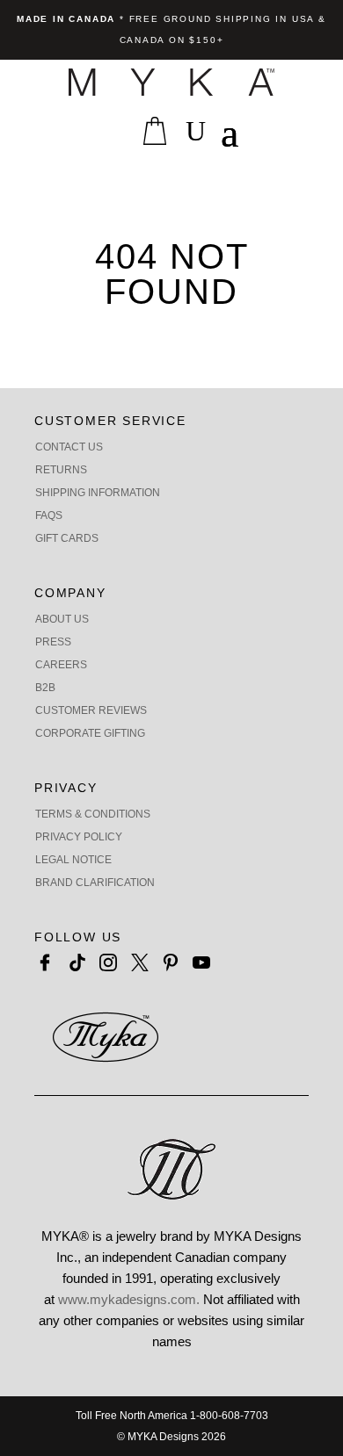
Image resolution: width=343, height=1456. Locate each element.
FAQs (48, 515)
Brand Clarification (95, 882)
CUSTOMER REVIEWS (91, 710)
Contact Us (69, 447)
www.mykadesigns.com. (129, 1299)
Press (53, 642)
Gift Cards (67, 538)
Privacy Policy (78, 837)
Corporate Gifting (90, 733)
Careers (61, 665)
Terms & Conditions (92, 814)
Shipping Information (97, 493)
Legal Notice (73, 860)
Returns (61, 470)
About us (62, 619)
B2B (45, 687)
